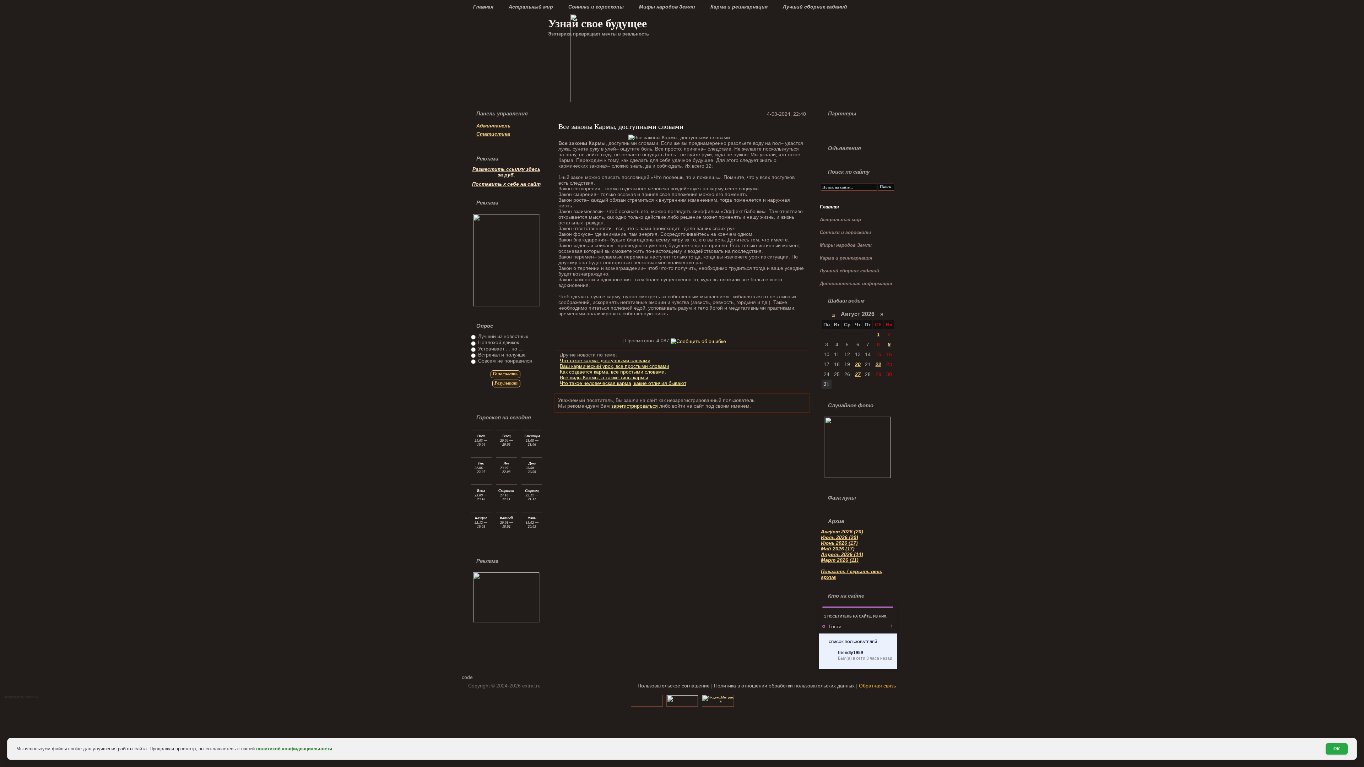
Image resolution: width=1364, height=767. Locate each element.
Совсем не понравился (504, 361)
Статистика (493, 134)
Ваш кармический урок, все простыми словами (614, 366)
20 (858, 364)
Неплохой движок (498, 342)
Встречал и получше (501, 355)
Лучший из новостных (502, 336)
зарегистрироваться (634, 406)
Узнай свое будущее (597, 23)
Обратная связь (877, 686)
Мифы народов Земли (667, 7)
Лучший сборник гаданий (815, 7)
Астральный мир (531, 7)
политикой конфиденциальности (294, 748)
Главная (483, 7)
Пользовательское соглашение (674, 686)
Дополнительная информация (856, 283)
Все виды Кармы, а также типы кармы (604, 377)
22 (878, 364)
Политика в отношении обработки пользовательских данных (784, 686)
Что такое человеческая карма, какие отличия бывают (623, 383)
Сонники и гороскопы (596, 7)
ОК (1336, 748)
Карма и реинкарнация (739, 7)
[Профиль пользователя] (828, 656)
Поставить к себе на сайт (506, 184)
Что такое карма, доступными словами (605, 360)
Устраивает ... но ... (500, 349)
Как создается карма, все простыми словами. (613, 372)
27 (858, 374)
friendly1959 (850, 652)
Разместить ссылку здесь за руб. (506, 172)
